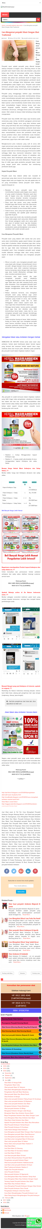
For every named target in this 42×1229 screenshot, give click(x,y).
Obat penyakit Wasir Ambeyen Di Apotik (23, 930)
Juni (6, 1080)
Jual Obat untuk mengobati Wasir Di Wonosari (19, 1139)
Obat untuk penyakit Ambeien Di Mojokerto (18, 1101)
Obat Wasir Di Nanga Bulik (12, 1082)
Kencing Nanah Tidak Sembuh (12, 1019)
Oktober (7, 1075)
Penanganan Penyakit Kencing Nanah (15, 1023)
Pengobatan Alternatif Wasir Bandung (16, 1092)
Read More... (27, 914)
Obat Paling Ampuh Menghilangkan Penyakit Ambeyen (21, 1195)
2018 (5, 1071)
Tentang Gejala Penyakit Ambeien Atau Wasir (18, 1181)
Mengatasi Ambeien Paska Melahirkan (16, 1106)
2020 (5, 1066)
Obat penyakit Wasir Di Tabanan (14, 1087)
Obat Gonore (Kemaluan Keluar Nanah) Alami (17, 1053)
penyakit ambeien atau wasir (31, 38)
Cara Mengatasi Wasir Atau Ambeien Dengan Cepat (21, 1179)
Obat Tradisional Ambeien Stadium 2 (16, 1167)
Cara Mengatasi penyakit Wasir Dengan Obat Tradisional (22, 1132)
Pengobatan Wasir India (12, 1085)
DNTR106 (7, 1210)
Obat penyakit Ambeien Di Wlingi (14, 1108)
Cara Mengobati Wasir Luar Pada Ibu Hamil (24, 918)
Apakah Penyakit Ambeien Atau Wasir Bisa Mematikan (21, 1122)
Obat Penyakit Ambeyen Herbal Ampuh (16, 1125)
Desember (8, 1073)
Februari (8, 1198)
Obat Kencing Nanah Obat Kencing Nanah (16, 1031)
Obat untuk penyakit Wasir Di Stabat (16, 1141)
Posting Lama (36, 973)
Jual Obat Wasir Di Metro (12, 1153)
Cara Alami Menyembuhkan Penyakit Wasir (18, 1158)
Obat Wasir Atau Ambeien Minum (15, 1183)
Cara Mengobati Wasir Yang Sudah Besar (24, 942)
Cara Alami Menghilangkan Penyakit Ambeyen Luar (20, 1193)
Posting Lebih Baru (7, 973)
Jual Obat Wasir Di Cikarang (13, 1148)
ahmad (6, 1213)
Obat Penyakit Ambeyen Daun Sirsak (16, 1188)
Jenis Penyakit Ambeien (12, 1172)
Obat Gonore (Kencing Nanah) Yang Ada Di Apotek (19, 1027)
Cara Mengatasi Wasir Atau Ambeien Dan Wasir (19, 1118)
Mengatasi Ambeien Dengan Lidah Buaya (17, 1111)
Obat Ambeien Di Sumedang (11, 1049)
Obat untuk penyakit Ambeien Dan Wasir (17, 1103)
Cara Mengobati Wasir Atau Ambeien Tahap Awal (20, 1176)
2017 (5, 1200)
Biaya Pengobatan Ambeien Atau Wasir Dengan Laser (21, 1115)
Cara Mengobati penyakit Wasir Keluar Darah (19, 1136)
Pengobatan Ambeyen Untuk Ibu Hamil (16, 1191)
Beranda (22, 973)
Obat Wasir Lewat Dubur (10, 801)
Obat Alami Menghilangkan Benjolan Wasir (18, 1089)
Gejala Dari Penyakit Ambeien (14, 1169)
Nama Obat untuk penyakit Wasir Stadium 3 (18, 1143)
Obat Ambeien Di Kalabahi (18, 954)
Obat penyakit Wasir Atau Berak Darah (16, 1094)
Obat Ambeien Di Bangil (12, 1096)
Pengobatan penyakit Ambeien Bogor (16, 1160)
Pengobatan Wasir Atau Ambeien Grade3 (16, 1057)
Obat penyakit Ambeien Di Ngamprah (16, 1174)
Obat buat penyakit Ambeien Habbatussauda (18, 1162)
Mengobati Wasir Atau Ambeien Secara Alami (18, 1113)
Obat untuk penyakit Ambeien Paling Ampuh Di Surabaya (22, 1099)
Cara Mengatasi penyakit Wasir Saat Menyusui (19, 1134)
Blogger (27, 1216)
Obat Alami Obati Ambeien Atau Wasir (16, 1120)
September (8, 1078)
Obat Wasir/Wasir (9, 1146)
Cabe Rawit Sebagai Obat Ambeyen (16, 1129)
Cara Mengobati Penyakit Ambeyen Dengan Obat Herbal (22, 1186)
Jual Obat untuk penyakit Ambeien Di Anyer (18, 1165)
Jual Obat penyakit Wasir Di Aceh (15, 1155)
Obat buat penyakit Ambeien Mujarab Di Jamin (18, 1035)
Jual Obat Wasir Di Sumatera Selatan (16, 1151)
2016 (5, 1202)
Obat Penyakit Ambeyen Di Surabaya (16, 1127)
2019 (5, 1068)
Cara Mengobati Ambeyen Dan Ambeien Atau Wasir (19, 1045)
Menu (6, 15)
